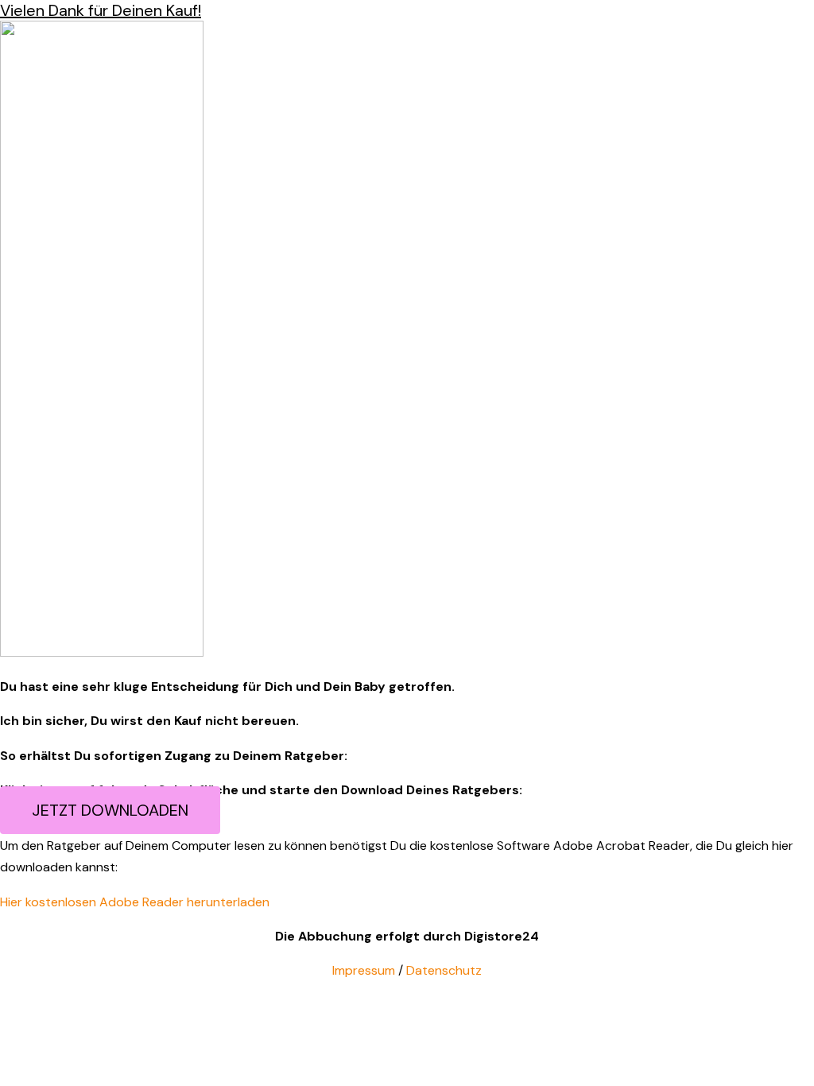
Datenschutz (444, 970)
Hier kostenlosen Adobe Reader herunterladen (134, 902)
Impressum (363, 970)
